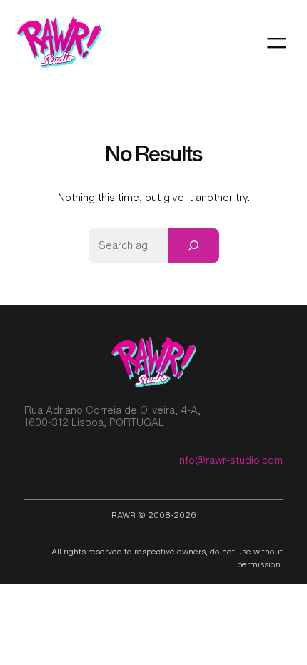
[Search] (193, 245)
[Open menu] (276, 42)
